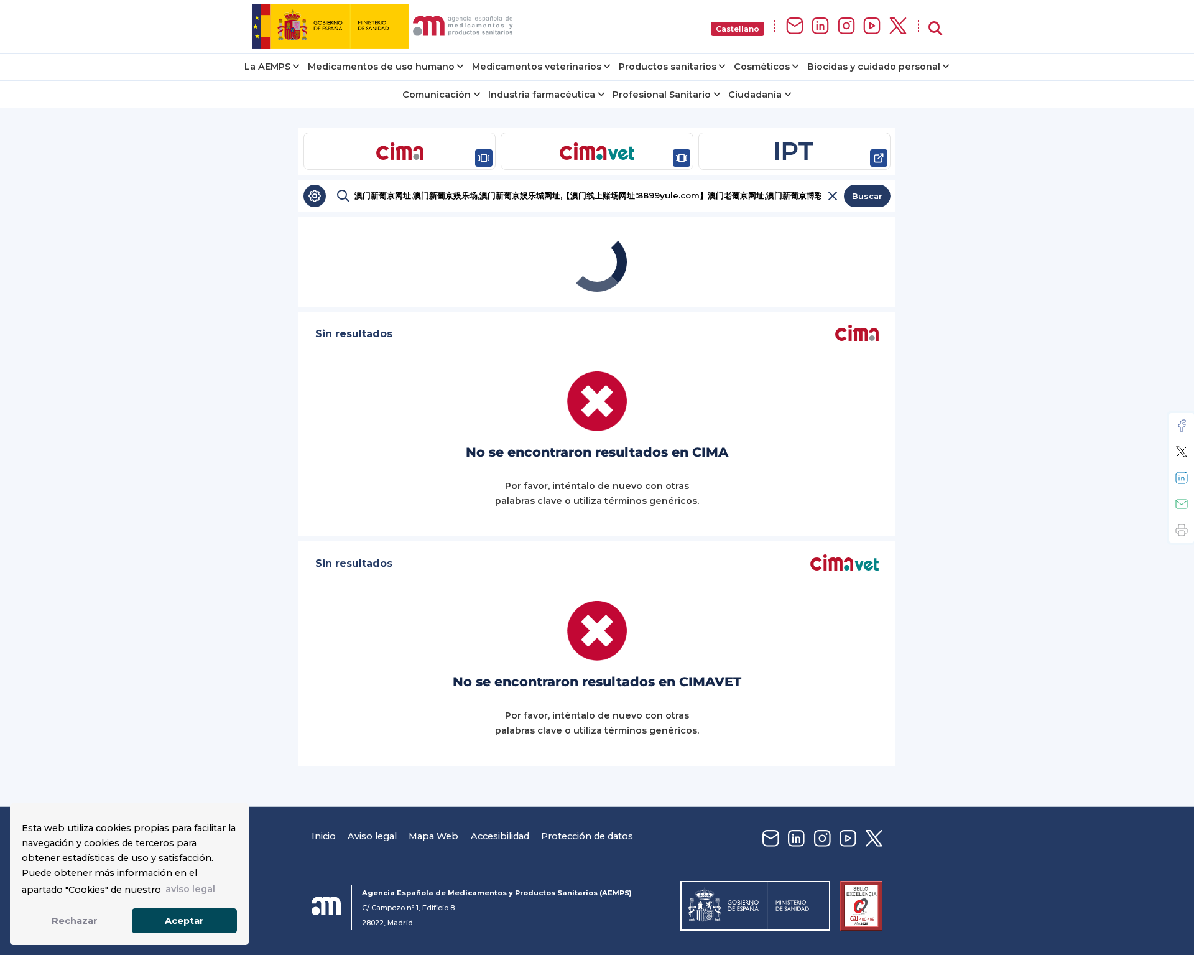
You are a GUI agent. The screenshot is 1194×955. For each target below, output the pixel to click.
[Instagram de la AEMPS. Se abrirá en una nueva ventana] (846, 26)
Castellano (737, 29)
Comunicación (436, 94)
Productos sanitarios (667, 66)
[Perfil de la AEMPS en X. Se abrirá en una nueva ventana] (898, 26)
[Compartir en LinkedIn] (1181, 477)
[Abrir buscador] (935, 29)
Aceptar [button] (184, 920)
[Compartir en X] (1181, 451)
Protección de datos (587, 836)
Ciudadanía (755, 94)
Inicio (324, 836)
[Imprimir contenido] (1181, 530)
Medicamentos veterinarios (536, 66)
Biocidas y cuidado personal (873, 66)
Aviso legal (372, 836)
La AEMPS (267, 66)
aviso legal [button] (190, 889)
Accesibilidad (500, 836)
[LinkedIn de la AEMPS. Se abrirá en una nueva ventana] (820, 26)
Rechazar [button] (75, 920)
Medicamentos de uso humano (381, 66)
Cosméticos (762, 66)
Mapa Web (433, 836)
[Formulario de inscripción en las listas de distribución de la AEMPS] (795, 26)
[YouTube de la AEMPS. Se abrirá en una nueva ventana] (872, 26)
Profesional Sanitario (662, 94)
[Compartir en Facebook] (1181, 425)
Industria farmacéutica (541, 94)
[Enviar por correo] (1181, 503)
